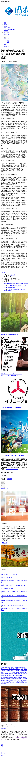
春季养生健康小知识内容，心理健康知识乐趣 (13, 585)
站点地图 (3, 728)
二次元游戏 (7, 28)
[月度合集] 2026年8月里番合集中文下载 (9, 334)
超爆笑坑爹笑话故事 (6, 577)
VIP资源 (6, 31)
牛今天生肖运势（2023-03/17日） (10, 574)
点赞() (3, 272)
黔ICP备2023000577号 (10, 726)
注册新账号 (6, 488)
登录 (8, 40)
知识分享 (6, 24)
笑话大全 (6, 32)
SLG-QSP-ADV (11, 29)
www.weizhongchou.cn (12, 469)
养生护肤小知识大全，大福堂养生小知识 (12, 605)
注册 (8, 42)
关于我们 (6, 34)
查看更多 (4, 543)
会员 (6, 38)
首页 (5, 23)
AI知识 (6, 26)
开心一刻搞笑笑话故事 (7, 588)
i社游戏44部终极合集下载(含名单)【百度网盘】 (11, 407)
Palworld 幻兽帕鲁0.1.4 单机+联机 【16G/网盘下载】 (12, 455)
